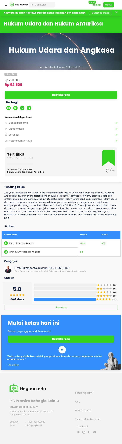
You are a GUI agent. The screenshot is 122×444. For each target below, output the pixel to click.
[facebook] (9, 108)
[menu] (6, 4)
